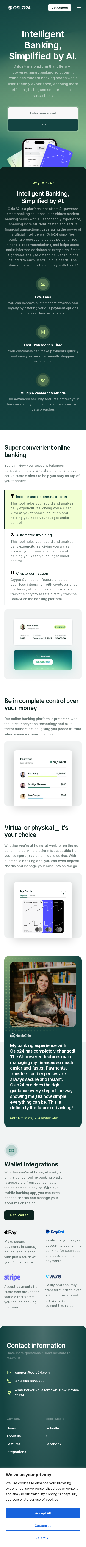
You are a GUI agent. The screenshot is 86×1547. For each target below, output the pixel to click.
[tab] (42, 509)
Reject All (43, 1538)
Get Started (19, 1215)
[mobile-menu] (79, 8)
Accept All (43, 1513)
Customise (43, 1526)
